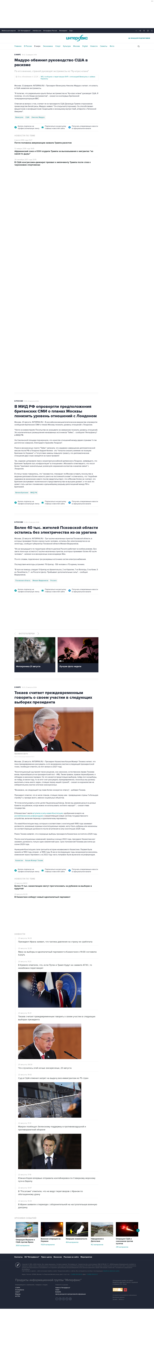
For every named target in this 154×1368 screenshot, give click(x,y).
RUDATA (58, 1292)
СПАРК (17, 1288)
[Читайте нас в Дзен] (56, 1298)
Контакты (18, 1257)
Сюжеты (103, 46)
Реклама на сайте (71, 1257)
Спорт (58, 46)
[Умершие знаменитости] (77, 1236)
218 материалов (122, 1247)
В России (28, 46)
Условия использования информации (125, 1295)
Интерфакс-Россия (50, 31)
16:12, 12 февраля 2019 (29, 55)
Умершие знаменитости (76, 1239)
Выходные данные (119, 1297)
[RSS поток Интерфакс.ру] (67, 1298)
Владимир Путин (21, 287)
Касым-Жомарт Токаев (34, 860)
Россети (53, 581)
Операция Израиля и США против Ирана (25, 1241)
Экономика (48, 46)
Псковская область (22, 581)
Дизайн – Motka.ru (118, 1299)
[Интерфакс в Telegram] (60, 1298)
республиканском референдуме (28, 816)
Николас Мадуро (38, 117)
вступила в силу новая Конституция (47, 813)
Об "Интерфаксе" (24, 31)
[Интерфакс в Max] (70, 1298)
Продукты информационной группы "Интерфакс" (48, 1280)
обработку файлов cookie (111, 1271)
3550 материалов (22, 1246)
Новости (94, 46)
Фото (112, 46)
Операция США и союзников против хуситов (124, 1241)
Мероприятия (86, 1257)
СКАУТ (17, 1292)
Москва (76, 46)
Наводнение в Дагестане (97, 1240)
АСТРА (17, 1296)
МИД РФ (33, 493)
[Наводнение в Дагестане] (102, 1236)
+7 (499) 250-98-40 (76, 1274)
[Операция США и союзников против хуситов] (127, 1236)
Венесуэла (19, 117)
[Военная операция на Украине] (52, 1236)
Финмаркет (63, 31)
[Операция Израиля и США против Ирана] (27, 1237)
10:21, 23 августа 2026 (29, 687)
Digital (85, 46)
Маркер (17, 1294)
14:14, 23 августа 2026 (31, 401)
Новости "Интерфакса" (62, 1288)
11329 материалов (48, 1245)
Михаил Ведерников (40, 581)
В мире (37, 46)
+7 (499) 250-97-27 (92, 1274)
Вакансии (58, 1257)
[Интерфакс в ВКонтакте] (63, 1298)
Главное (18, 46)
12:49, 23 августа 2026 (31, 522)
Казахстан (19, 860)
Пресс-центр (46, 1257)
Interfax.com (37, 31)
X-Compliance (19, 1290)
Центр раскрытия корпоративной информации (70, 1294)
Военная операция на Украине (50, 1240)
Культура (67, 46)
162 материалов (97, 1245)
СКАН (57, 1290)
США (27, 117)
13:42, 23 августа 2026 (31, 182)
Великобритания (21, 493)
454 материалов (72, 1242)
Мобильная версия (9, 31)
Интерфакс (77, 38)
